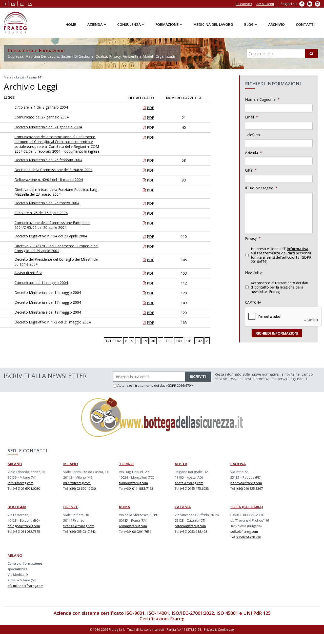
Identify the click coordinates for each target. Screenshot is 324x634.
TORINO (126, 463)
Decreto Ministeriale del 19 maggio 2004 (47, 312)
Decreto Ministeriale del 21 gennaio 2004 (48, 127)
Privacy (253, 238)
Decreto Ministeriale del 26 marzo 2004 (46, 202)
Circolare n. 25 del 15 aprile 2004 (41, 212)
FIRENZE (70, 506)
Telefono (252, 135)
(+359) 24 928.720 (248, 537)
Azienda (95, 24)
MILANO (15, 463)
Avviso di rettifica (28, 272)
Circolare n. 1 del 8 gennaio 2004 (41, 107)
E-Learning (244, 4)
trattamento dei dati (150, 385)
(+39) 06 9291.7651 (137, 531)
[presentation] (283, 317)
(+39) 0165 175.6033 (194, 488)
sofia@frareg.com (244, 531)
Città (251, 170)
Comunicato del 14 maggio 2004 (41, 282)
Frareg (8, 77)
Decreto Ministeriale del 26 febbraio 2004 (48, 159)
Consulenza (129, 24)
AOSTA (181, 463)
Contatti (305, 24)
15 (145, 340)
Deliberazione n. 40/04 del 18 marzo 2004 (48, 179)
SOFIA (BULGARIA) (246, 506)
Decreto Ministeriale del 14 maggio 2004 (47, 292)
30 (153, 340)
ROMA (124, 506)
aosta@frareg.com (189, 483)
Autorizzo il (126, 385)
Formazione (167, 24)
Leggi (20, 77)
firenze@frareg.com (78, 526)
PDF (150, 107)
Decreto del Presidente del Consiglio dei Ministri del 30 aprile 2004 (56, 262)
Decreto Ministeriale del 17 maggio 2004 (47, 302)
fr (22, 4)
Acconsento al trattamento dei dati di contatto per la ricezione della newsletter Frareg (279, 287)
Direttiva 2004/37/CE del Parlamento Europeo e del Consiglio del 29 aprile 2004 (56, 248)
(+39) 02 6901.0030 (26, 488)
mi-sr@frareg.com (77, 483)
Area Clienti (265, 4)
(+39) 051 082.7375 (26, 531)
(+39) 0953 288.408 (193, 531)
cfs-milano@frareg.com (25, 585)
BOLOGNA (17, 506)
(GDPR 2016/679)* (179, 385)
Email (251, 117)
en (13, 4)
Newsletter (254, 272)
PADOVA (238, 463)
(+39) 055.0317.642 (82, 531)
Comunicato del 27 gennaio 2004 (41, 117)
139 (169, 340)
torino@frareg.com (133, 483)
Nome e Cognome (262, 99)
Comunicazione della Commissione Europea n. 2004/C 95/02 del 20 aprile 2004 (52, 225)
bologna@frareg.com (24, 526)
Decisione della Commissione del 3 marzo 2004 (53, 169)
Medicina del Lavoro (213, 24)
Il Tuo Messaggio (261, 188)
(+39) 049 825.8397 (249, 488)
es (30, 4)
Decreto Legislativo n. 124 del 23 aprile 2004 (50, 236)
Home (71, 24)
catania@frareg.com (190, 526)
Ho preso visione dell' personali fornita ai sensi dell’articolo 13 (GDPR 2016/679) (281, 255)
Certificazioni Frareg (162, 619)
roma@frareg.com (133, 526)
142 (199, 340)
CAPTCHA (253, 302)
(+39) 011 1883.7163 (138, 488)
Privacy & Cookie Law (219, 629)
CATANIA (183, 506)
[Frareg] (15, 22)
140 (179, 340)
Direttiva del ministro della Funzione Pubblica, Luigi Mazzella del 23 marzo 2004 (55, 192)
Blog (249, 24)
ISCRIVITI (198, 377)
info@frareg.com (20, 483)
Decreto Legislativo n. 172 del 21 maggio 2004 (52, 322)
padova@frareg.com (246, 483)
